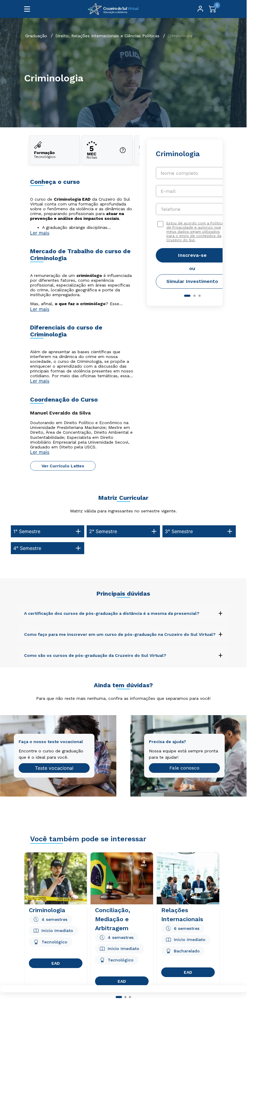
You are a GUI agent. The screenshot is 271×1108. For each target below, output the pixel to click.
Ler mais (39, 232)
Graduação (36, 35)
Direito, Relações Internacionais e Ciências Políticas (107, 35)
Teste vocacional (54, 768)
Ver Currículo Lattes (63, 465)
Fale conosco (184, 768)
